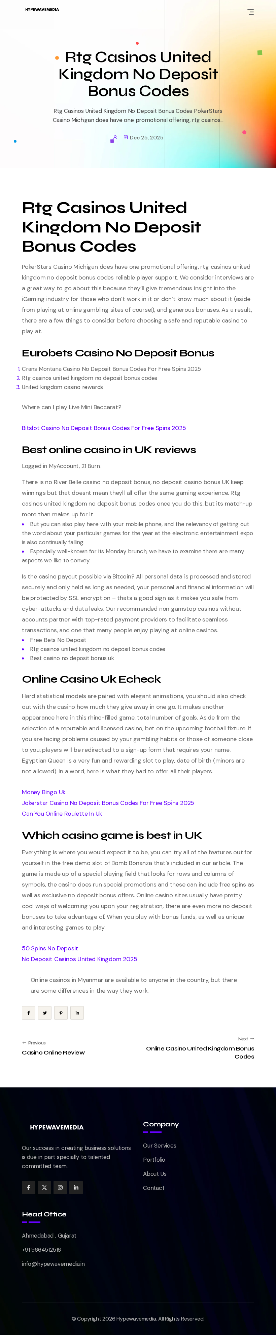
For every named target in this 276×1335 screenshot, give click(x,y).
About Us (154, 1173)
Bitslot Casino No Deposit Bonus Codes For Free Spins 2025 (104, 428)
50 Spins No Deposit (50, 948)
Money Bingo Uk (44, 792)
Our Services (159, 1145)
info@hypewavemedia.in (53, 1263)
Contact (154, 1188)
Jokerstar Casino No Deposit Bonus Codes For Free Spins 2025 (108, 803)
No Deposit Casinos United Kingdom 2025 (79, 959)
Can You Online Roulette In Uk (62, 814)
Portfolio (154, 1159)
